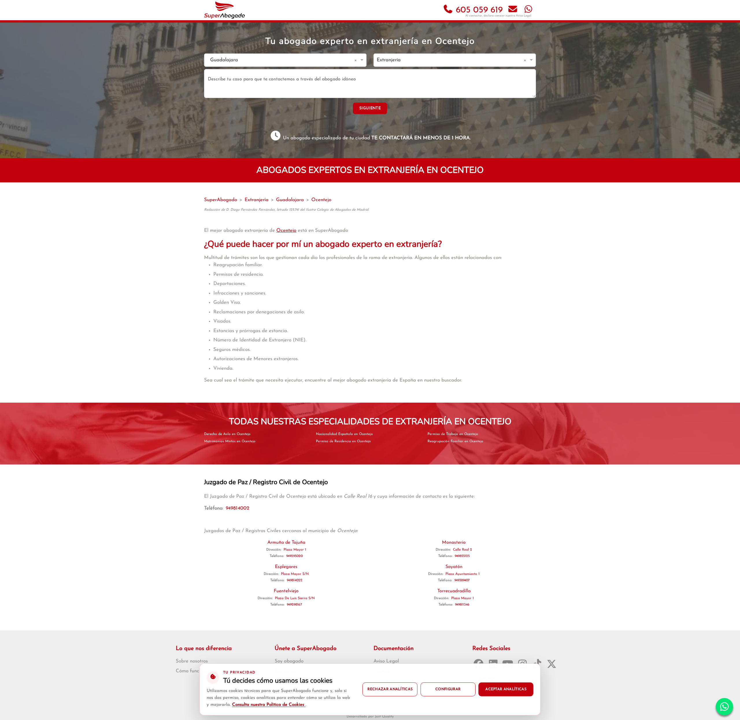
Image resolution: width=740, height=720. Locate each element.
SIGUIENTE (370, 108)
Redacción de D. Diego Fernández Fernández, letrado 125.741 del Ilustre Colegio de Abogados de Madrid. (286, 210)
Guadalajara (290, 199)
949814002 (237, 508)
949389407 (462, 580)
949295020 (294, 556)
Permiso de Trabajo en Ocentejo (453, 434)
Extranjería (257, 199)
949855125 (462, 556)
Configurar (447, 689)
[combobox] (279, 60)
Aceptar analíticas (505, 689)
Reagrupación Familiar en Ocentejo (455, 441)
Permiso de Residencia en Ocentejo (343, 441)
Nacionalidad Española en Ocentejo (344, 434)
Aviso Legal (523, 15)
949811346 (462, 604)
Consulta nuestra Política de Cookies (269, 705)
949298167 (294, 604)
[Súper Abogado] (224, 10)
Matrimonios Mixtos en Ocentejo (230, 441)
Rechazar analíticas (389, 689)
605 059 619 (478, 10)
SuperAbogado (220, 199)
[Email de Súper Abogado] (513, 10)
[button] (356, 60)
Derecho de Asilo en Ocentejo (227, 434)
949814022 (294, 580)
